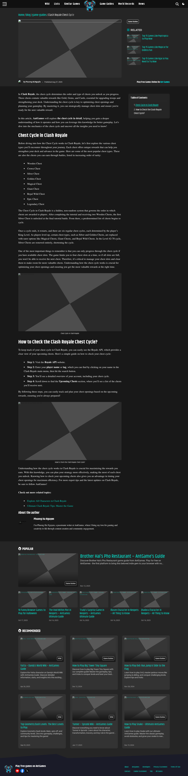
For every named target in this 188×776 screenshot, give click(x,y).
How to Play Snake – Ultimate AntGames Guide (144, 726)
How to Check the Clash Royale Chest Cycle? (148, 111)
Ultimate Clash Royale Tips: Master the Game (50, 505)
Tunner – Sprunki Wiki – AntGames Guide (92, 724)
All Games (159, 771)
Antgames (135, 766)
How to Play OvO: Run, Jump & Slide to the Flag (144, 667)
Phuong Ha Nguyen (44, 519)
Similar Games (72, 4)
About (127, 766)
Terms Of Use (175, 766)
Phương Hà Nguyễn (33, 82)
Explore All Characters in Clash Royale (46, 500)
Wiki (47, 4)
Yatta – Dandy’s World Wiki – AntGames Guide (40, 667)
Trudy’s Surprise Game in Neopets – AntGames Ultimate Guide (92, 613)
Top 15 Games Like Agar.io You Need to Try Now (155, 60)
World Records (126, 4)
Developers (146, 766)
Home (21, 15)
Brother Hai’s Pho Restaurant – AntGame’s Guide (122, 556)
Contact (127, 771)
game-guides (39, 15)
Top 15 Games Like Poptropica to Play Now (155, 37)
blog (28, 15)
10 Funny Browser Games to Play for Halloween (32, 612)
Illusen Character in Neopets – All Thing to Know (125, 612)
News (142, 4)
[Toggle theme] (183, 4)
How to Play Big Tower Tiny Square (89, 666)
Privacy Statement (160, 766)
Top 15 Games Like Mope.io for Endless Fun (155, 48)
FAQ (151, 771)
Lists (57, 4)
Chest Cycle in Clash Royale (146, 105)
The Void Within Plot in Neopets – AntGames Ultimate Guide (60, 613)
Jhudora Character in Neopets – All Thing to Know (155, 612)
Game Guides (107, 4)
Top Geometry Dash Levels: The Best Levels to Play (42, 726)
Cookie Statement (140, 771)
